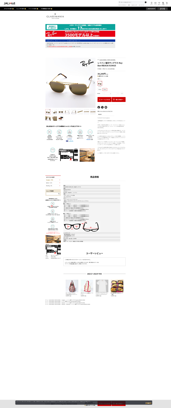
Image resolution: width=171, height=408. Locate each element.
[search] (145, 2)
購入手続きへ (119, 99)
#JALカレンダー (134, 5)
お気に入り (122, 93)
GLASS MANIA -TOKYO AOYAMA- (108, 60)
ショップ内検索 (50, 191)
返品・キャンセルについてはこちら (105, 111)
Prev (47, 82)
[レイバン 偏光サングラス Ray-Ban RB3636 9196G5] (70, 83)
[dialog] (83, 403)
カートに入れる (105, 99)
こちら (84, 401)
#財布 (129, 5)
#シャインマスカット (122, 5)
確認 (148, 403)
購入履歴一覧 (73, 263)
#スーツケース (141, 5)
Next (94, 82)
